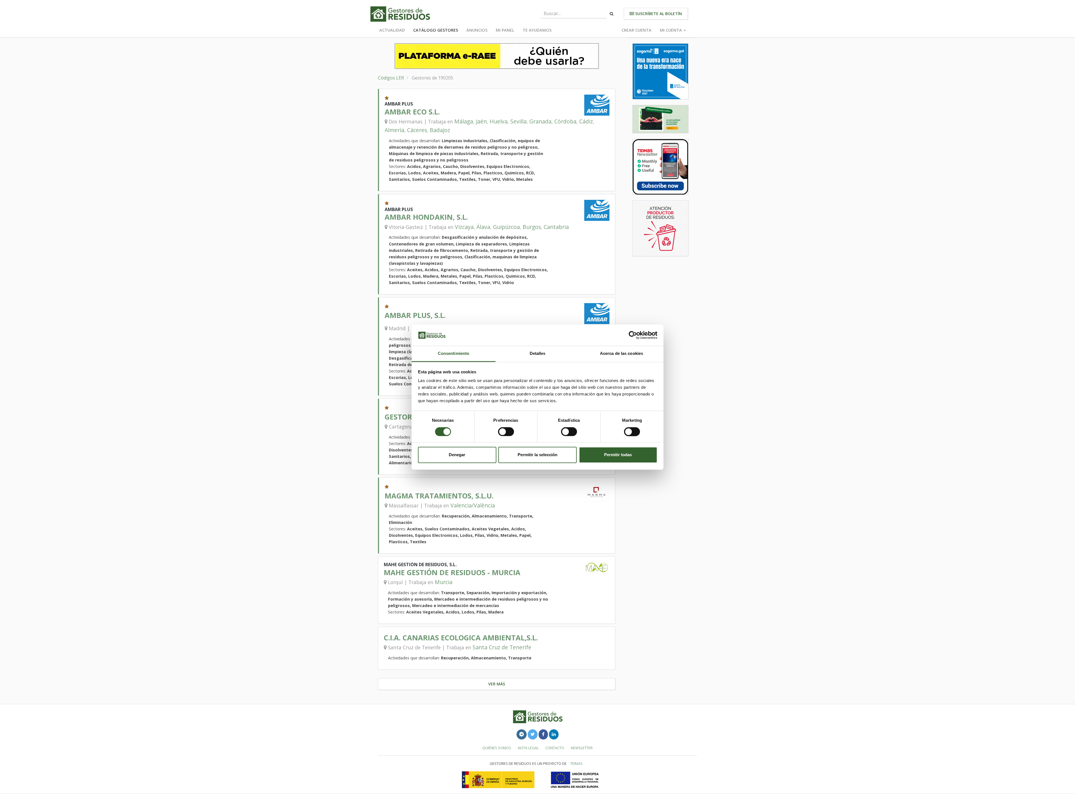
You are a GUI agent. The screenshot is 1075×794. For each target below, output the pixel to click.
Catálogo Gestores (435, 30)
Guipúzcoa (506, 227)
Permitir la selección (537, 455)
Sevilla (518, 121)
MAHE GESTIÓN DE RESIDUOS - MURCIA (452, 572)
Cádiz (586, 121)
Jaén (481, 121)
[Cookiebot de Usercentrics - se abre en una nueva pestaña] (632, 335)
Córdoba (565, 121)
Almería (394, 130)
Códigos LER (391, 78)
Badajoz (440, 130)
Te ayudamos (537, 30)
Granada (540, 121)
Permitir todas (618, 455)
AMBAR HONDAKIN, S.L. (426, 217)
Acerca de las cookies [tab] (621, 353)
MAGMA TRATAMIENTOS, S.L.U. (439, 496)
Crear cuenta (636, 30)
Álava (483, 227)
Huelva (499, 121)
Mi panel (505, 30)
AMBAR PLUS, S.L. (415, 315)
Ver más (496, 684)
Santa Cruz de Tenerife (502, 647)
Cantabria (556, 227)
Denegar (457, 455)
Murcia (443, 582)
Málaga (463, 121)
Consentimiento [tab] (453, 353)
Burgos (532, 227)
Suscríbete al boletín (658, 13)
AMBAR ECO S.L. (412, 112)
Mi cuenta (671, 30)
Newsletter (582, 747)
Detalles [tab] (538, 353)
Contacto (554, 747)
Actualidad (392, 30)
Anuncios (476, 30)
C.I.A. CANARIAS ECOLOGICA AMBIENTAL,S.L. (461, 638)
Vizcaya (464, 227)
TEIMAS (576, 763)
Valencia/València (472, 505)
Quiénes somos (496, 747)
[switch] (506, 431)
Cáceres (417, 130)
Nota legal (528, 747)
